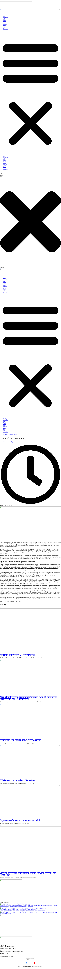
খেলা (4, 28)
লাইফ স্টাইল (5, 29)
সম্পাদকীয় (5, 24)
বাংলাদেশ (4, 23)
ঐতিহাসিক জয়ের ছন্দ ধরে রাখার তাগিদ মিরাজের (17, 780)
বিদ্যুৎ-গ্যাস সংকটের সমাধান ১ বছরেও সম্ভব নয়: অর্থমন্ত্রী (20, 821)
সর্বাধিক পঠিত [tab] (6, 902)
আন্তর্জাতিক (5, 17)
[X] (30, 963)
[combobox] (7, 176)
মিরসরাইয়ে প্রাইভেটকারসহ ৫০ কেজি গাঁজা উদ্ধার (17, 655)
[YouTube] (34, 963)
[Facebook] (26, 963)
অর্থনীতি (4, 21)
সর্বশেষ (15, 434)
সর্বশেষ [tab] (2, 902)
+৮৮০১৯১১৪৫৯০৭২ (8, 956)
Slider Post (5, 434)
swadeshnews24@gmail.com (13, 954)
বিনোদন (4, 27)
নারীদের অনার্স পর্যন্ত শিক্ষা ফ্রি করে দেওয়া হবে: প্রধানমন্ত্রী (20, 740)
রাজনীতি (4, 20)
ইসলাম (4, 25)
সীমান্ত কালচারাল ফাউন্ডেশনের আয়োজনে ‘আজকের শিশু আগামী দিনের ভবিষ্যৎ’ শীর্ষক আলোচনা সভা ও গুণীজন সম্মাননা (29, 698)
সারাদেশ (4, 16)
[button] (30, 93)
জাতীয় (4, 19)
